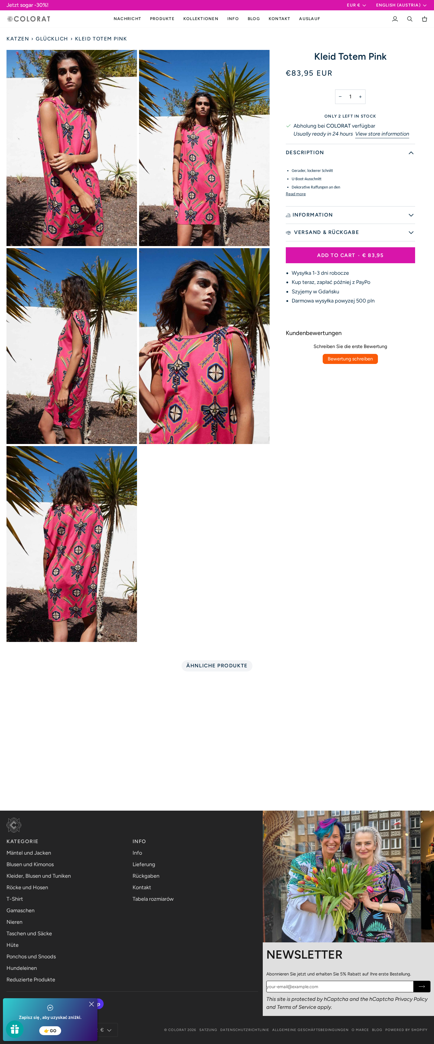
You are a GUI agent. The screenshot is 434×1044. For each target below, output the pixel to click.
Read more (296, 193)
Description (305, 152)
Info (137, 853)
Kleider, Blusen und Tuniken (38, 876)
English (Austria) (398, 5)
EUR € (353, 5)
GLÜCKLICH (52, 39)
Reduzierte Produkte (30, 979)
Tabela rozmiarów (153, 899)
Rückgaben (146, 876)
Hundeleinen (21, 968)
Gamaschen (20, 910)
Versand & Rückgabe (326, 232)
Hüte (12, 945)
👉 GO (50, 1030)
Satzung (208, 1030)
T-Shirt (14, 899)
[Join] (421, 986)
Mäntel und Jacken (28, 853)
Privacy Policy (411, 999)
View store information (382, 134)
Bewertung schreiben (350, 359)
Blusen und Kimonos (30, 864)
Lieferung (144, 864)
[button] (162, 18)
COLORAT (177, 1030)
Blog (377, 1030)
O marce (360, 1030)
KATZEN (17, 39)
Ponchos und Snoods (31, 956)
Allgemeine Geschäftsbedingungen (310, 1030)
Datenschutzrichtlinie (244, 1030)
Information (313, 215)
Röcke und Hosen (27, 887)
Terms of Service (296, 1007)
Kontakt (142, 887)
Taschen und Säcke (29, 933)
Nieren (14, 922)
